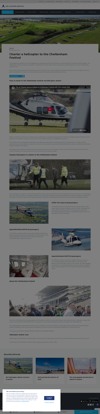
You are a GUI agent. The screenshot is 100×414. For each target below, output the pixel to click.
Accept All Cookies (49, 398)
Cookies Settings (49, 402)
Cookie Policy (25, 401)
